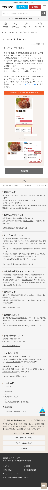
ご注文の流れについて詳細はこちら (14, 411)
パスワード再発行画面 (13, 362)
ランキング (41, 185)
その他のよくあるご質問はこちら (13, 376)
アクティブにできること (24, 443)
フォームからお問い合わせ (11, 346)
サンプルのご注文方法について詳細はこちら (17, 264)
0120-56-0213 (28, 221)
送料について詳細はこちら (11, 307)
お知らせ (6, 466)
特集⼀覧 (28, 185)
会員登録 (35, 7)
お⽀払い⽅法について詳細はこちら (14, 228)
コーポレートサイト (10, 474)
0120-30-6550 (20, 369)
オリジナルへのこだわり (24, 437)
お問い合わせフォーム (9, 372)
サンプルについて (29, 84)
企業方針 (24, 448)
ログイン (22, 7)
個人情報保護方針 (30, 470)
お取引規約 (7, 470)
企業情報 (27, 466)
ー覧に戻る (24, 171)
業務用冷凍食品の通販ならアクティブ (19, 477)
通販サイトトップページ (10, 185)
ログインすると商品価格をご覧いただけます (24, 18)
